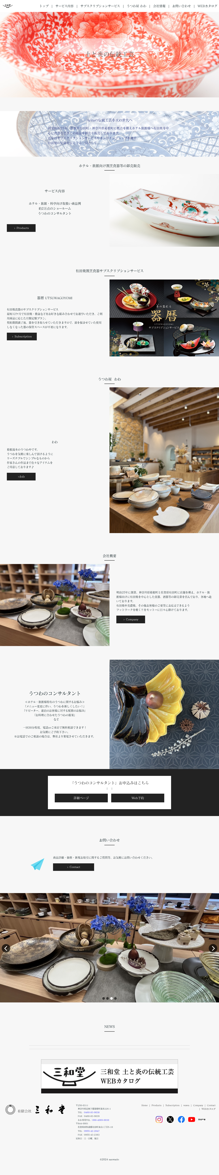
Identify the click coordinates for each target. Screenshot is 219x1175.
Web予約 (138, 797)
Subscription (172, 1105)
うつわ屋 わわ (136, 6)
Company (198, 1105)
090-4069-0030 (100, 1120)
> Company (130, 619)
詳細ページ (81, 797)
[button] (103, 998)
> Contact (73, 867)
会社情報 (159, 6)
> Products (21, 228)
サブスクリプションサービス (100, 6)
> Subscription (22, 336)
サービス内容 (64, 6)
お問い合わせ (181, 6)
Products (157, 1105)
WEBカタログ (207, 6)
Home (144, 1105)
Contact (211, 1105)
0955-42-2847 (92, 1131)
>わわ (21, 476)
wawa (186, 1105)
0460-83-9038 (92, 1112)
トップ (44, 6)
